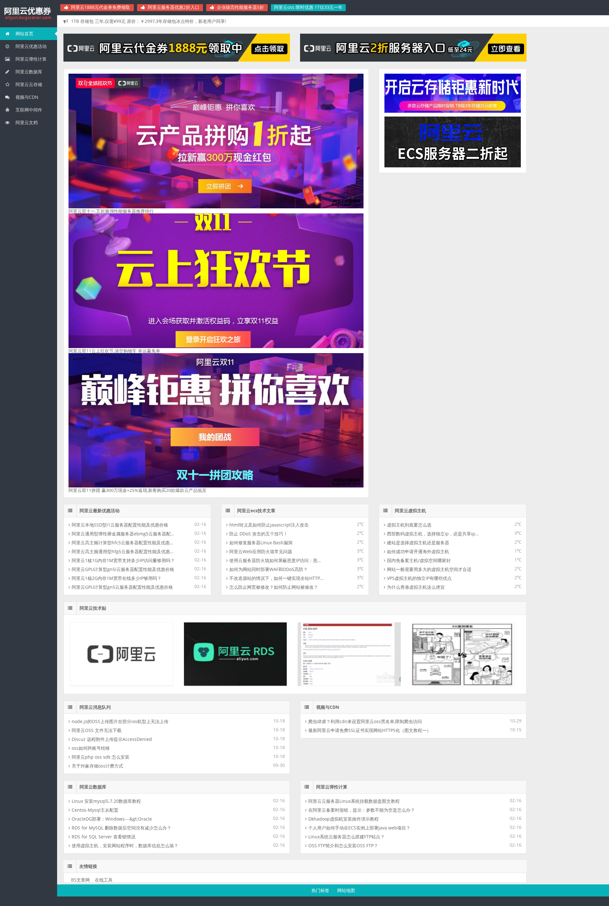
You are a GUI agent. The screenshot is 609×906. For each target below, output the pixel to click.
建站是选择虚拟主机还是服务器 (418, 258)
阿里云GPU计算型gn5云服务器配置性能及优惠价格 (122, 303)
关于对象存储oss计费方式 (97, 482)
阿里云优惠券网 (28, 14)
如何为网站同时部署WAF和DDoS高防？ (268, 285)
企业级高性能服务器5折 (240, 7)
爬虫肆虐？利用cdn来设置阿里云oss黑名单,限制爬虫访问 (365, 437)
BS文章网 (80, 596)
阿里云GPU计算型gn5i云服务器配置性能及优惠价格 (123, 285)
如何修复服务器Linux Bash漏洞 (260, 258)
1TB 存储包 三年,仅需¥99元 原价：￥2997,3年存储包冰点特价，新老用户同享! (148, 21)
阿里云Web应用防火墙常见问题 (260, 267)
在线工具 (104, 596)
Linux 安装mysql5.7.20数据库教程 (106, 517)
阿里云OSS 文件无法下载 (96, 446)
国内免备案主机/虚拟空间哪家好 (419, 276)
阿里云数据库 (28, 72)
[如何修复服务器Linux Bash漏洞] (349, 400)
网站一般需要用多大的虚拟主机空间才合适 (429, 285)
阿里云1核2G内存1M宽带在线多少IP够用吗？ (116, 294)
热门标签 (320, 606)
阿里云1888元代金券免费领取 (100, 7)
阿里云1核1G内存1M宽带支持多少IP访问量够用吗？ (123, 276)
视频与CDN (26, 97)
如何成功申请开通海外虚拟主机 (418, 267)
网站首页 (23, 33)
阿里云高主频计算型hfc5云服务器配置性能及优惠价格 (124, 258)
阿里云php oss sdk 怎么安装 (100, 473)
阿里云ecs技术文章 (256, 226)
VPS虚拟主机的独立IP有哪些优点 (419, 294)
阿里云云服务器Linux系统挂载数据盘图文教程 (354, 517)
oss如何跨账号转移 (91, 464)
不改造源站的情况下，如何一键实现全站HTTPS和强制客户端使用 (277, 294)
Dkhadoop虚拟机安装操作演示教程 (343, 535)
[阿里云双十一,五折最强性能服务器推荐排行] (216, 141)
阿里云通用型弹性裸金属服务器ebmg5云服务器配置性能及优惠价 (124, 249)
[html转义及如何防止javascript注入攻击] (121, 400)
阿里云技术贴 (93, 324)
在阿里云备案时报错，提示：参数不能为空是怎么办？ (361, 526)
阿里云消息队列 (95, 423)
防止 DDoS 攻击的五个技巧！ (258, 249)
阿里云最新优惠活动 (100, 226)
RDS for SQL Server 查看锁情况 (103, 552)
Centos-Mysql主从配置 (95, 526)
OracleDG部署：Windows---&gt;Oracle (112, 535)
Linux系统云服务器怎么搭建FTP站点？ (346, 552)
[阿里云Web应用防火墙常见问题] (463, 400)
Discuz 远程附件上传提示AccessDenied (112, 455)
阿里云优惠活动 (30, 46)
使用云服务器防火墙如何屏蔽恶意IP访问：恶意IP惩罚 (277, 276)
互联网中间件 (28, 110)
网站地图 (346, 606)
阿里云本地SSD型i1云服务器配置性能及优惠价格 (120, 241)
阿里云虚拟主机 (410, 226)
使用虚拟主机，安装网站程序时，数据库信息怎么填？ (125, 561)
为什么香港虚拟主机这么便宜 (416, 303)
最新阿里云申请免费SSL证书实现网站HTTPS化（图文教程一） (369, 446)
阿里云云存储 (28, 84)
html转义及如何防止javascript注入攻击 (269, 241)
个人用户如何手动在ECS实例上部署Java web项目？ (359, 543)
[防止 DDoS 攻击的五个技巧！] (235, 400)
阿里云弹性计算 (30, 59)
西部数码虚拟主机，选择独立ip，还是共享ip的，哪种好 (435, 249)
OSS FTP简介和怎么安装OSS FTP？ (343, 561)
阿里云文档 (26, 122)
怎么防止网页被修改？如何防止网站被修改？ (273, 303)
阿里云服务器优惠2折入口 (173, 7)
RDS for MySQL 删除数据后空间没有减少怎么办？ (121, 543)
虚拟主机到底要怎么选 (409, 241)
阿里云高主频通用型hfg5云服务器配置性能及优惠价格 (124, 267)
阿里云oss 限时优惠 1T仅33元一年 (308, 7)
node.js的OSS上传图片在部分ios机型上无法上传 (120, 437)
